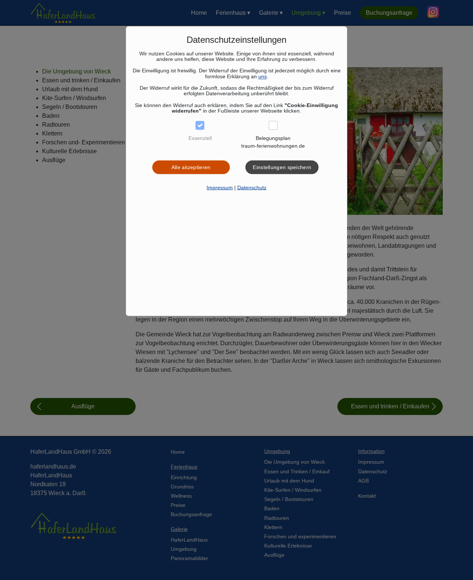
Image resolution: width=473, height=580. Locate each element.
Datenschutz (251, 188)
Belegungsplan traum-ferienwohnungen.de (273, 142)
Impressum (220, 188)
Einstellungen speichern (282, 167)
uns (262, 76)
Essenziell (200, 138)
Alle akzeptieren (191, 167)
